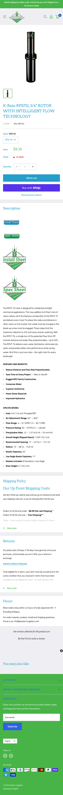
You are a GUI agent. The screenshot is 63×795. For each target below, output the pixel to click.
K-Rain (6, 123)
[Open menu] (4, 16)
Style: (9, 133)
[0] (57, 17)
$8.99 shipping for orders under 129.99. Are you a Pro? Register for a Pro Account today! (31, 4)
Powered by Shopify (10, 788)
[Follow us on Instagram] (11, 756)
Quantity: (7, 166)
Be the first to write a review (31, 638)
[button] (31, 638)
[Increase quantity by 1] (33, 166)
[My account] (51, 16)
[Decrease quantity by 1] (16, 166)
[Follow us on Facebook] (5, 756)
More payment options (31, 194)
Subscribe (12, 726)
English (7, 741)
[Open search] (45, 16)
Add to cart (31, 178)
